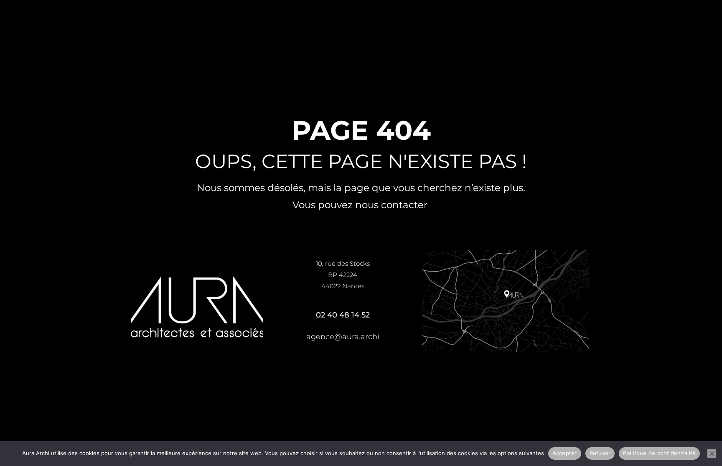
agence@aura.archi (342, 336)
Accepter (564, 453)
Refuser (600, 453)
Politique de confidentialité (659, 453)
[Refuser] (711, 453)
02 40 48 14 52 (343, 315)
